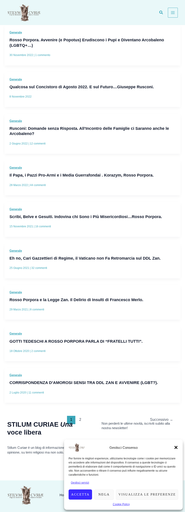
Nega (104, 494)
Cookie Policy (121, 504)
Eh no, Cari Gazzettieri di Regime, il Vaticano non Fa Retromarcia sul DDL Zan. (85, 258)
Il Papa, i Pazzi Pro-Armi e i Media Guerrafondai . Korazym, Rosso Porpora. (81, 175)
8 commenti (37, 309)
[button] (176, 447)
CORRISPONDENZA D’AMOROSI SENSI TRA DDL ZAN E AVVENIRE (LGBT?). (83, 382)
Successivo (161, 419)
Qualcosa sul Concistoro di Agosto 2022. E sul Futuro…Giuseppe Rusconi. (81, 86)
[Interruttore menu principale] (173, 13)
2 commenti (38, 351)
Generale (15, 32)
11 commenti (36, 392)
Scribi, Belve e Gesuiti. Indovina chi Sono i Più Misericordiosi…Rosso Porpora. (85, 216)
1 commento (42, 55)
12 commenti (38, 143)
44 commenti (38, 185)
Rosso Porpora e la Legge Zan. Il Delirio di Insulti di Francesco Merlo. (76, 299)
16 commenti (43, 226)
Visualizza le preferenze (147, 494)
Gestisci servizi (80, 482)
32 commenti (39, 268)
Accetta (80, 494)
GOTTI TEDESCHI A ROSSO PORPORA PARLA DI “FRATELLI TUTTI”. (76, 341)
